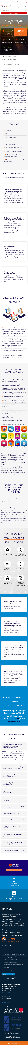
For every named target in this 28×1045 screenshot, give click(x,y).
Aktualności (20, 1)
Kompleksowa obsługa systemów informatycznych (14, 954)
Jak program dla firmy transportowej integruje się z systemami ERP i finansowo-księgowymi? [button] (12, 746)
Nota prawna (5, 1004)
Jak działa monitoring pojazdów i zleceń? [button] (13, 820)
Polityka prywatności (6, 1002)
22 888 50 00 (14, 718)
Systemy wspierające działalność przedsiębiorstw (14, 964)
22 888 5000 (15, 6)
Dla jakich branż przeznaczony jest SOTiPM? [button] (11, 827)
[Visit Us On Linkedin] (26, 1)
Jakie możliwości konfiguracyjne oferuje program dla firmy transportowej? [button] (13, 767)
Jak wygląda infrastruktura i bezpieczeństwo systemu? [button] (10, 775)
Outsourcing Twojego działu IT (10, 957)
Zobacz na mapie (6, 992)
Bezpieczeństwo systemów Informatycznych (13, 959)
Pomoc (14, 1)
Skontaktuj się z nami (14, 1043)
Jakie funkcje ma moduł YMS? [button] (11, 813)
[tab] (14, 746)
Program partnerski (9, 974)
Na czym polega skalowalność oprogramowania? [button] (11, 783)
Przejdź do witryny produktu (14, 870)
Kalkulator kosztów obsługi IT (9, 951)
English (5, 1)
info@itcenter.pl (16, 7)
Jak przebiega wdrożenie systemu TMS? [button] (13, 807)
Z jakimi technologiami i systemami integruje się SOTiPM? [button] (12, 791)
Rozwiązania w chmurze (8, 967)
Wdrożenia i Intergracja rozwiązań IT (11, 962)
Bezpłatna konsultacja (14, 13)
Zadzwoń (14, 883)
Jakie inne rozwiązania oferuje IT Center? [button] (13, 850)
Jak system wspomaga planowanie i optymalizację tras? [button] (12, 843)
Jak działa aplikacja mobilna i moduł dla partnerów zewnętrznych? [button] (13, 835)
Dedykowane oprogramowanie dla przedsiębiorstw (14, 970)
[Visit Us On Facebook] (25, 1)
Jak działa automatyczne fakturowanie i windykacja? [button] (13, 799)
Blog (10, 1)
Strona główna (7, 56)
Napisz (14, 896)
